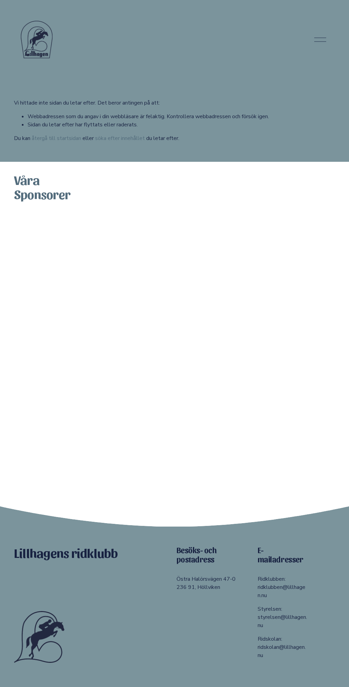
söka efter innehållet (120, 138)
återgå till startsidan (56, 138)
